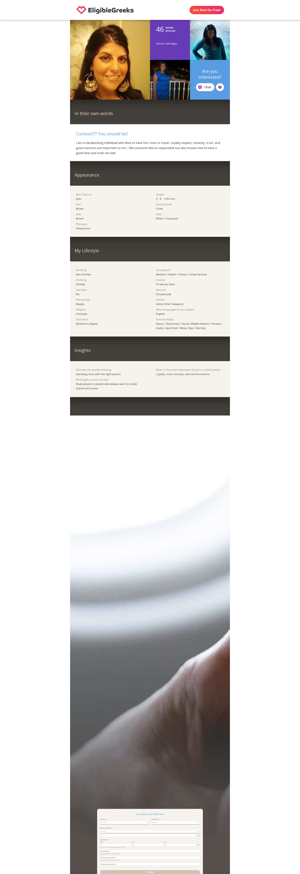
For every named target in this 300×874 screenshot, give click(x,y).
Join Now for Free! (206, 10)
